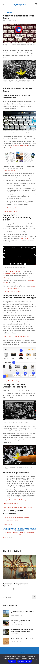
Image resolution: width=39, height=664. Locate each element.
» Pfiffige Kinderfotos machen (12, 292)
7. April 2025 (8, 589)
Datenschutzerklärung (24, 661)
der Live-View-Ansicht (11, 148)
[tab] (10, 605)
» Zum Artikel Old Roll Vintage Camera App (16, 336)
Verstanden (12, 661)
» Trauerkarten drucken (10, 211)
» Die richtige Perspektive (10, 503)
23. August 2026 (15, 615)
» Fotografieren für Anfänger (11, 381)
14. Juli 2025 (8, 20)
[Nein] (37, 659)
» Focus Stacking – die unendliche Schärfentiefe (17, 507)
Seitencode (5, 537)
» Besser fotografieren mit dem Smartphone (16, 517)
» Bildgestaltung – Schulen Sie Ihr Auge (14, 500)
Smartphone (7, 12)
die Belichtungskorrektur (20, 145)
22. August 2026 (15, 624)
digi (4, 20)
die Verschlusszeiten (16, 271)
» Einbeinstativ (7, 524)
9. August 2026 (14, 633)
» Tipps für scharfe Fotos (10, 521)
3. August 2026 (14, 641)
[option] (19, 572)
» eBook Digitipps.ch (9, 170)
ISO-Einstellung (24, 238)
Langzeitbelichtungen (9, 273)
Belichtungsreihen (8, 278)
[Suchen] (34, 597)
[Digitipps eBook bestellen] (19, 529)
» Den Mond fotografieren (10, 208)
